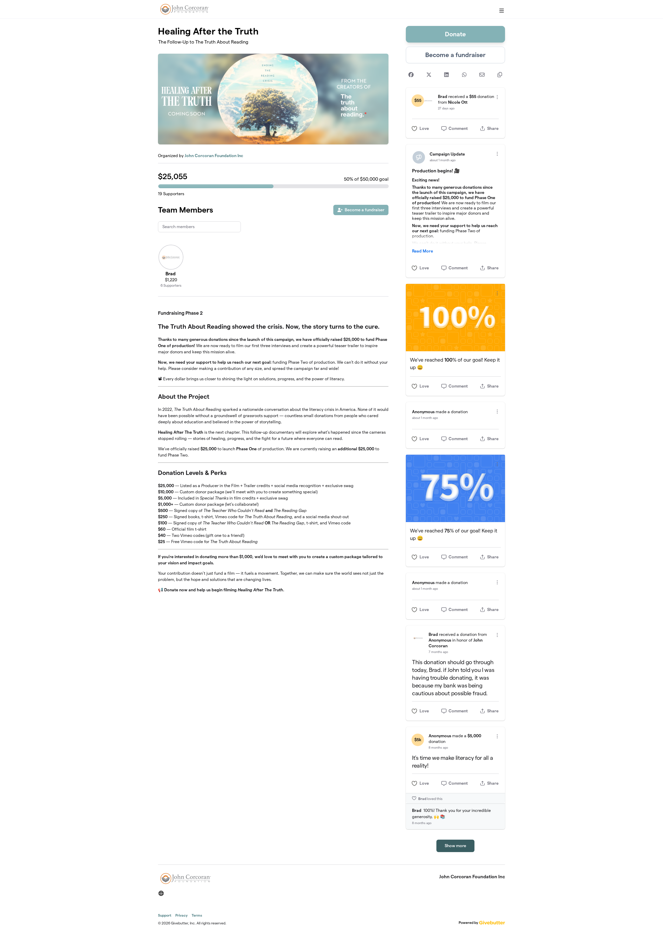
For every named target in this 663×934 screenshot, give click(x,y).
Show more (455, 846)
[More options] (497, 97)
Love (424, 128)
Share (493, 128)
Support (164, 915)
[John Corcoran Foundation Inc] (184, 9)
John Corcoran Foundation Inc (214, 155)
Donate (455, 34)
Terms (197, 915)
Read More (422, 251)
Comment (458, 128)
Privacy (181, 915)
